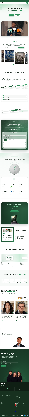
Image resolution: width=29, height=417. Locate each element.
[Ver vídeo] (26, 23)
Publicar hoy (21, 47)
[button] (7, 307)
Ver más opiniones (14, 325)
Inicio (15, 394)
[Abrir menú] (27, 3)
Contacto (16, 400)
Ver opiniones (17, 15)
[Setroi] (3, 2)
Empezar (11, 15)
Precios (16, 395)
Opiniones (16, 399)
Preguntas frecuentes (17, 397)
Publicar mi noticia (14, 211)
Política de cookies (3, 403)
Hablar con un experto (9, 366)
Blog (15, 398)
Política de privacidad (3, 404)
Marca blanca (16, 396)
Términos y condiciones (3, 405)
